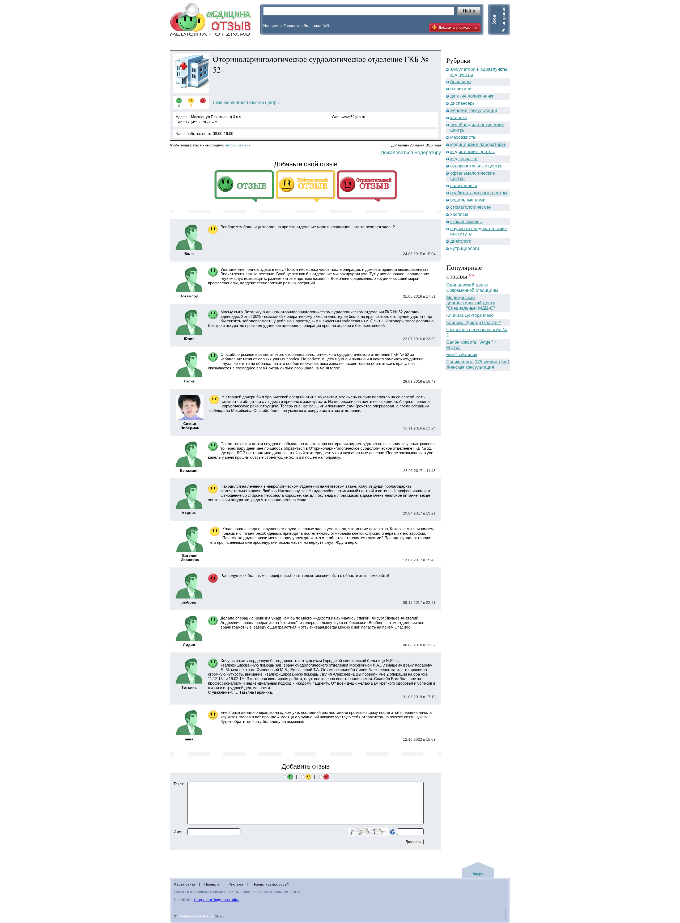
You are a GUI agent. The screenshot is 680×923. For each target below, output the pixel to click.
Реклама (235, 884)
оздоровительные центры (476, 165)
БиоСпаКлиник (461, 354)
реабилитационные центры (478, 192)
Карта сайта (184, 884)
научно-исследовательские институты (478, 231)
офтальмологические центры (472, 176)
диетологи (460, 241)
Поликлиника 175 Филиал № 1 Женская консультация (478, 364)
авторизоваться (237, 145)
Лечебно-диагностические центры (246, 102)
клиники (458, 117)
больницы (460, 81)
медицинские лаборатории (478, 144)
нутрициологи (464, 248)
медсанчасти (464, 158)
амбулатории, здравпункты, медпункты (479, 72)
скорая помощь (466, 221)
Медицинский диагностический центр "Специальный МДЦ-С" (470, 303)
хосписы (459, 214)
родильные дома (467, 200)
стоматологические (470, 207)
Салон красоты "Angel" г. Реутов (471, 345)
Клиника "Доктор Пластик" (473, 322)
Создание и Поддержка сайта (216, 900)
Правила (211, 884)
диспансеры (462, 103)
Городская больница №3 (306, 25)
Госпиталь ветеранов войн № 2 (476, 332)
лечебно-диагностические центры (477, 127)
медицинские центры (472, 151)
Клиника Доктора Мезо (470, 315)
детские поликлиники (472, 96)
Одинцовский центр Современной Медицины (472, 288)
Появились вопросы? (270, 884)
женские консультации (473, 110)
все (471, 275)
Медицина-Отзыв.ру (196, 916)
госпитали (460, 88)
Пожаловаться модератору (411, 152)
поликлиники (463, 185)
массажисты (463, 137)
